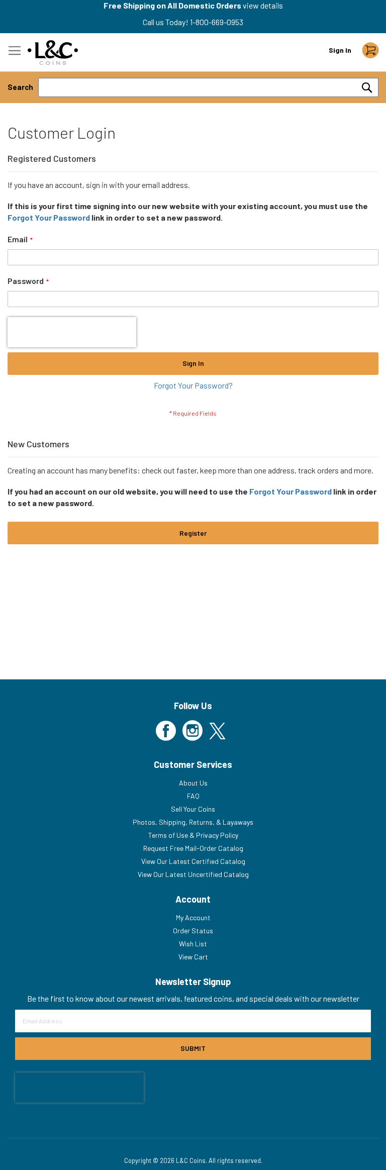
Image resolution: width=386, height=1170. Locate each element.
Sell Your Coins (193, 809)
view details (263, 5)
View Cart (193, 956)
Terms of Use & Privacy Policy (193, 835)
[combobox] (208, 87)
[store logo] (53, 52)
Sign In (340, 50)
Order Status (193, 930)
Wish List (193, 943)
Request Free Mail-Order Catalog (193, 848)
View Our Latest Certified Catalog (193, 861)
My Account (193, 917)
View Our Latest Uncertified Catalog (193, 874)
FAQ (193, 796)
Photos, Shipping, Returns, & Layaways (193, 822)
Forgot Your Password (49, 217)
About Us (193, 782)
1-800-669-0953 (216, 22)
